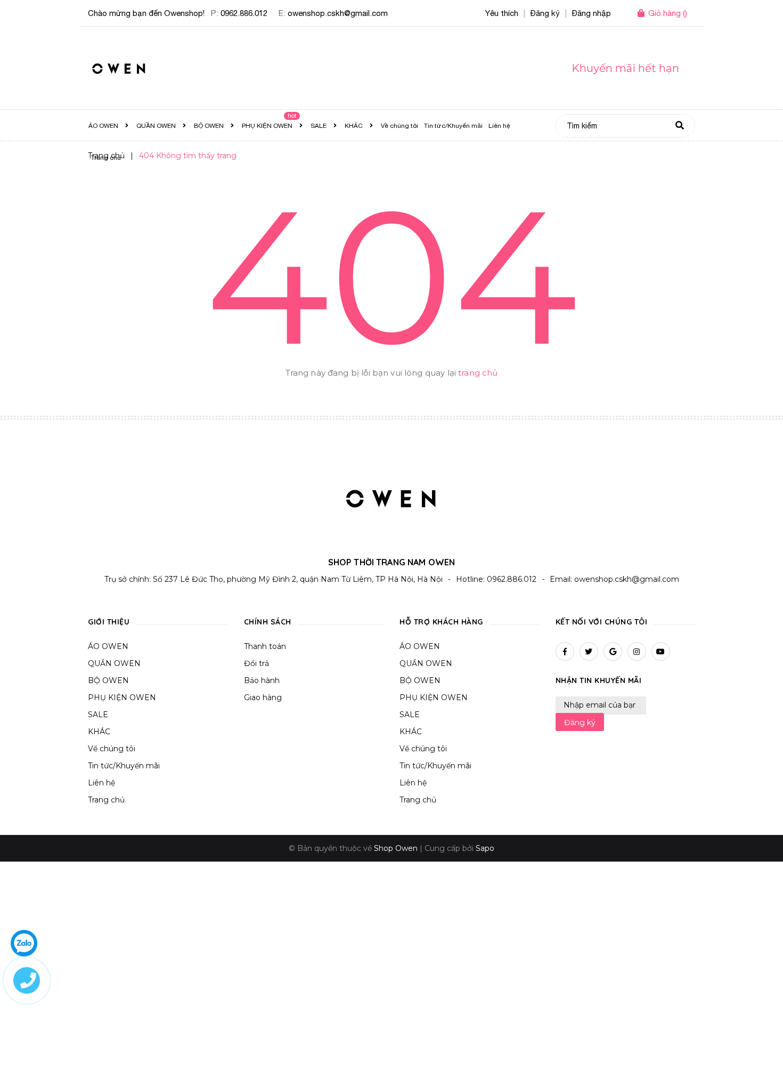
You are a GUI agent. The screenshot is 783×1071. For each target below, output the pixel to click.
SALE (98, 714)
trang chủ (477, 373)
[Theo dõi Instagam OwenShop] (636, 651)
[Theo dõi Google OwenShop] (612, 651)
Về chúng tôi (111, 748)
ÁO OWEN (108, 646)
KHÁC (99, 731)
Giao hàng (263, 697)
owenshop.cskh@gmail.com (338, 13)
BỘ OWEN (108, 680)
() (667, 13)
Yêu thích (501, 13)
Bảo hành (262, 680)
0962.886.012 (244, 13)
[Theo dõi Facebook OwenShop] (565, 651)
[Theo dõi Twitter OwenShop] (589, 651)
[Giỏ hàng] (643, 14)
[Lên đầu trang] (650, 1044)
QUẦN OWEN (114, 663)
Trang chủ (106, 800)
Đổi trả (256, 663)
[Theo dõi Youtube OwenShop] (660, 651)
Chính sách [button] (267, 622)
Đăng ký (580, 722)
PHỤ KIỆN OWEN (122, 697)
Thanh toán (265, 646)
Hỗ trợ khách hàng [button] (441, 622)
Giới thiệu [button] (108, 622)
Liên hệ (101, 783)
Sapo (485, 848)
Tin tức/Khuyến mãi (124, 765)
